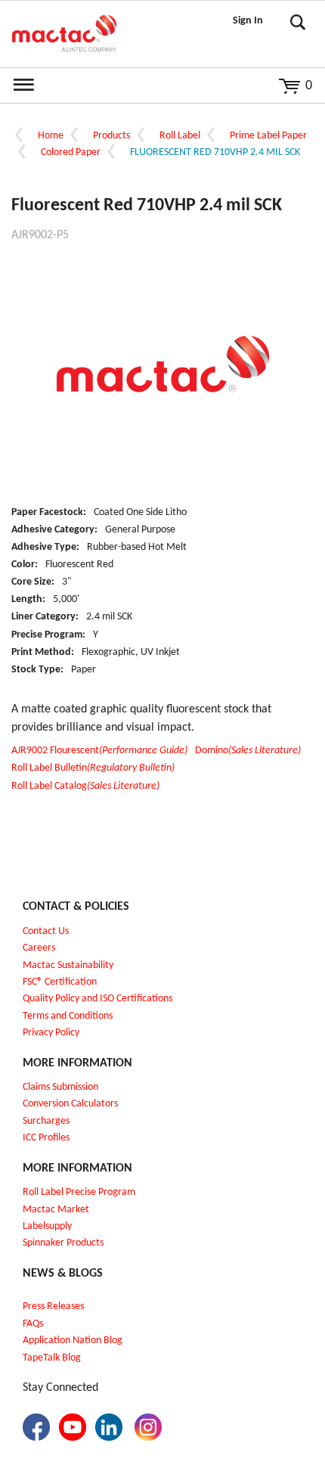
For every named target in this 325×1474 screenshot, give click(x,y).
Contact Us (46, 931)
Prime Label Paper (268, 135)
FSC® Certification (60, 982)
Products (111, 135)
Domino (248, 750)
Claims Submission (60, 1087)
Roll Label (179, 135)
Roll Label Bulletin (93, 768)
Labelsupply (47, 1226)
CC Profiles (48, 1138)
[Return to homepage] (64, 34)
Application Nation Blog (72, 1340)
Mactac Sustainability (68, 965)
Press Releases (53, 1306)
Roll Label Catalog (85, 786)
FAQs (33, 1324)
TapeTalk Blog (52, 1358)
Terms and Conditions (68, 1016)
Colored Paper (71, 152)
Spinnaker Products (63, 1243)
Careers (39, 948)
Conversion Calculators (70, 1103)
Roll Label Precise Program (79, 1192)
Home (50, 135)
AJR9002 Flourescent (99, 750)
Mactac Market (56, 1209)
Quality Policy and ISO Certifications (97, 998)
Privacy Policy (51, 1032)
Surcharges (46, 1121)
